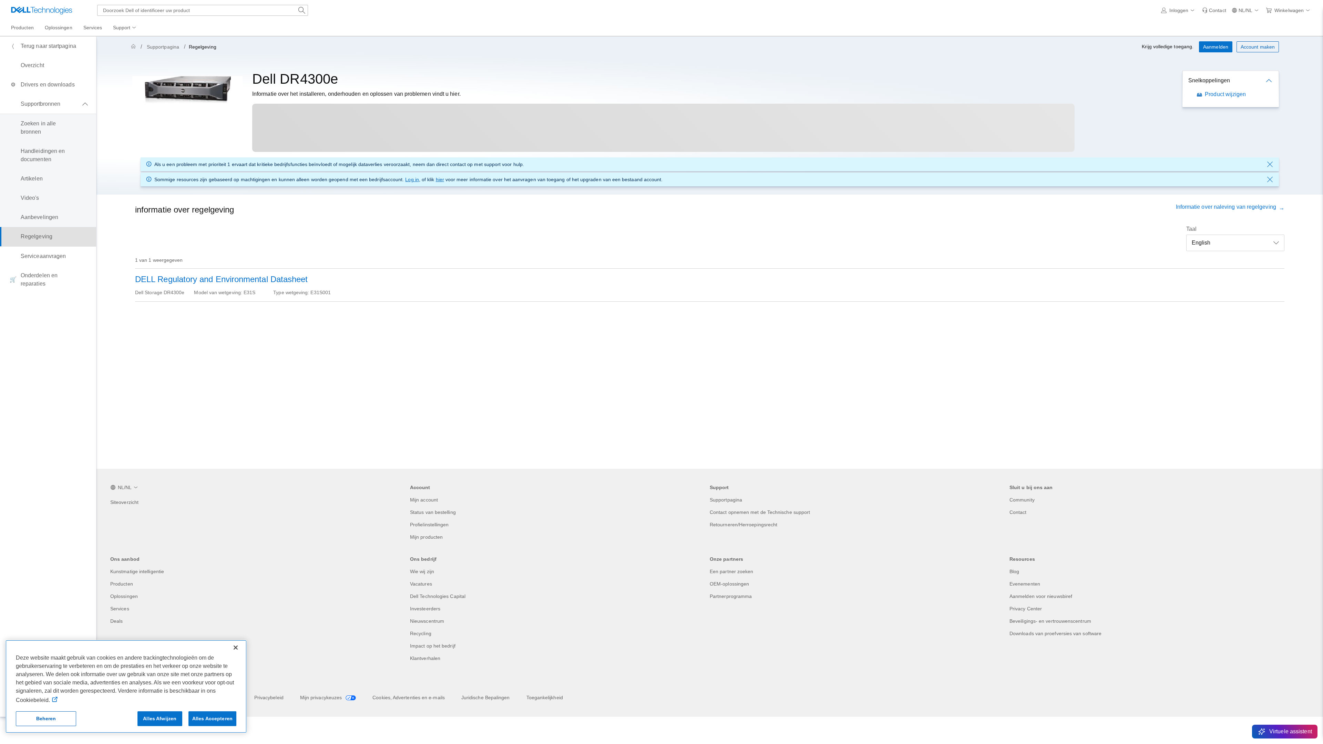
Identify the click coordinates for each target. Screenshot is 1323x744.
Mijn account (424, 500)
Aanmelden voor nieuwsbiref (1040, 596)
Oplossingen (124, 596)
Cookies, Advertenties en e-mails (408, 697)
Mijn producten (426, 537)
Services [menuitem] (92, 27)
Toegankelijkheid (544, 697)
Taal (1191, 229)
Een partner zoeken (731, 571)
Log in (412, 179)
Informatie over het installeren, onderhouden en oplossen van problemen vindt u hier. (356, 94)
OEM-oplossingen (729, 584)
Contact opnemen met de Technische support (760, 512)
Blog (1014, 571)
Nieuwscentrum (427, 621)
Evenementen (1024, 584)
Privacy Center (1025, 608)
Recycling (420, 633)
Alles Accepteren (212, 718)
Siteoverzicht (124, 502)
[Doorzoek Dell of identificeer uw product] (302, 10)
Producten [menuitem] (22, 27)
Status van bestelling (433, 512)
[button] (1179, 10)
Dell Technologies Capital (437, 596)
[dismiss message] (1270, 164)
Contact (1018, 512)
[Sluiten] (235, 647)
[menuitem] (125, 28)
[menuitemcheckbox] (48, 104)
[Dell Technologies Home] (41, 10)
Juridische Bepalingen (485, 697)
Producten (121, 584)
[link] (1214, 10)
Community (1022, 500)
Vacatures (421, 584)
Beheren (46, 718)
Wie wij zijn (422, 571)
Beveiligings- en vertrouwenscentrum (1050, 621)
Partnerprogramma (731, 596)
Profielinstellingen (429, 524)
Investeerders (425, 608)
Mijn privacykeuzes (321, 697)
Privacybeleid (269, 697)
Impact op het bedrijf (432, 646)
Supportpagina (163, 47)
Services (119, 608)
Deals (116, 621)
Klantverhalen (425, 658)
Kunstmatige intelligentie (137, 571)
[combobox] (202, 10)
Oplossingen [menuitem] (58, 27)
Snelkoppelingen (1209, 80)
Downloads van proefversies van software (1055, 633)
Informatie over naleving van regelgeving (1227, 207)
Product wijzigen (1225, 94)
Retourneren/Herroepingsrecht (743, 524)
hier (440, 179)
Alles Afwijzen (159, 718)
